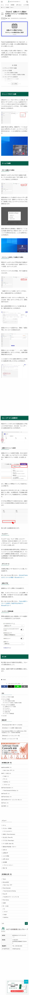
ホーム (4, 825)
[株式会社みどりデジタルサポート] (14, 2)
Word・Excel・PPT (8, 770)
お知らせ (5, 849)
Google (6, 776)
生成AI (5, 806)
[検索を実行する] (26, 923)
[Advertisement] (14, 395)
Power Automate (8, 787)
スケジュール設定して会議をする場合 (16, 74)
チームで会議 (8, 70)
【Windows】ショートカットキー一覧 (10, 735)
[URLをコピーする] (24, 686)
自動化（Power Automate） (9, 834)
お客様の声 (5, 852)
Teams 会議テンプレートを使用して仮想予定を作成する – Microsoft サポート (14, 603)
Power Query (7, 796)
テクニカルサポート (7, 831)
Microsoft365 (7, 767)
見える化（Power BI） (8, 837)
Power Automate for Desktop (10, 790)
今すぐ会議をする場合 (12, 72)
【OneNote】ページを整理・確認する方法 (12, 728)
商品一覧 (5, 868)
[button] (4, 686)
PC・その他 (7, 773)
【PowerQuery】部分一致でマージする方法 (12, 724)
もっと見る (14, 83)
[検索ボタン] (27, 2)
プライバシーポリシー (8, 865)
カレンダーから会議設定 (11, 76)
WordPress (6, 781)
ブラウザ (6, 784)
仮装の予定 (7, 711)
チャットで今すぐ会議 (11, 68)
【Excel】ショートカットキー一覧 (10, 738)
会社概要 (5, 862)
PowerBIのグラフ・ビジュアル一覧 (12, 799)
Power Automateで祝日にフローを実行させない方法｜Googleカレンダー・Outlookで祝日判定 (14, 731)
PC (5, 779)
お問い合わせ (6, 859)
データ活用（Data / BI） (8, 843)
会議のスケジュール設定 (13, 78)
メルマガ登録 (6, 856)
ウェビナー (9, 80)
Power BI (6, 793)
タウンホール (8, 710)
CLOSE (26, 981)
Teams (8, 18)
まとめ (4, 715)
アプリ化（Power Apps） (9, 840)
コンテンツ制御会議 (9, 713)
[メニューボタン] (2, 2)
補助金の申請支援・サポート (9, 846)
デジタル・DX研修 (7, 828)
